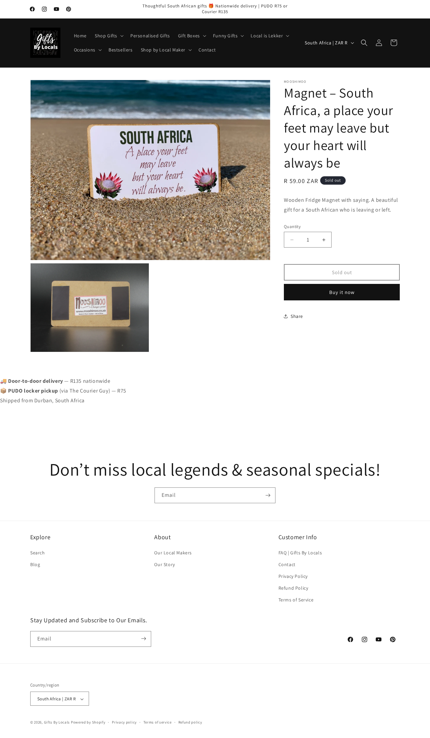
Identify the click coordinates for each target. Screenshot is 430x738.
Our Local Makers (173, 553)
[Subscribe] (267, 495)
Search (37, 553)
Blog (35, 564)
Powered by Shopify (88, 722)
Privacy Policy (293, 576)
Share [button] (297, 316)
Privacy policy (124, 722)
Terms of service (157, 722)
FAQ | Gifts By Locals (300, 553)
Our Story (164, 564)
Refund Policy (293, 588)
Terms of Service (296, 600)
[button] (108, 36)
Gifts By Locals (57, 722)
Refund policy (190, 722)
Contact (287, 564)
